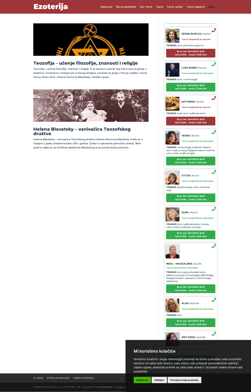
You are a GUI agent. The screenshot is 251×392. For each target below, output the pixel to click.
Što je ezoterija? (126, 7)
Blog (211, 7)
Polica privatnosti (58, 377)
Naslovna (106, 7)
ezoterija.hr (104, 387)
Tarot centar (175, 7)
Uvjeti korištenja (83, 377)
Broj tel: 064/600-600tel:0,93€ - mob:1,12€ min (191, 47)
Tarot (159, 7)
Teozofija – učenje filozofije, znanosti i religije (85, 63)
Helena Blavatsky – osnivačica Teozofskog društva (82, 131)
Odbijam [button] (159, 380)
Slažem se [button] (142, 380)
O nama (38, 377)
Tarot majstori (196, 7)
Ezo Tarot (146, 7)
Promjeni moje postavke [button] (184, 380)
